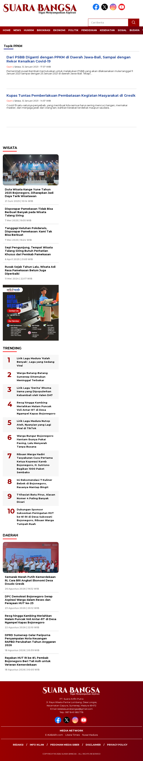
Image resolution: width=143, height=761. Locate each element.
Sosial (122, 30)
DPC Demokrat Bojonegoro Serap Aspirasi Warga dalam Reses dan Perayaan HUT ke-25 (29, 600)
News (17, 30)
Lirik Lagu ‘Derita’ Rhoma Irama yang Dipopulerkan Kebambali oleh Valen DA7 (35, 391)
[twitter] (105, 9)
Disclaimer (93, 744)
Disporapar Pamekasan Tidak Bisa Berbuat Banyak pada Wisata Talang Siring (29, 212)
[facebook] (97, 9)
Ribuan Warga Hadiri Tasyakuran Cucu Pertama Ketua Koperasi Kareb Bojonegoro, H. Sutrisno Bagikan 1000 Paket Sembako (35, 463)
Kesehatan (107, 30)
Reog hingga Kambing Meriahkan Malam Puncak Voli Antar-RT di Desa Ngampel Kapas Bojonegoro (36, 408)
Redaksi (18, 744)
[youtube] (122, 9)
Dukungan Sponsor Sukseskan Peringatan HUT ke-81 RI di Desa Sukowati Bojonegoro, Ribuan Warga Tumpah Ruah (35, 516)
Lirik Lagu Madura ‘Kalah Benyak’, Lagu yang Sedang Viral (35, 362)
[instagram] (114, 9)
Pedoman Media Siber (64, 744)
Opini (10, 66)
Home (6, 30)
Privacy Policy (117, 744)
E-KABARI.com (54, 734)
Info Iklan (37, 744)
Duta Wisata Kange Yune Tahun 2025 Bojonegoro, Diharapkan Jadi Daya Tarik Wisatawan (29, 193)
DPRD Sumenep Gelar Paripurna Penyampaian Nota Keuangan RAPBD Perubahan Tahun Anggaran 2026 (30, 640)
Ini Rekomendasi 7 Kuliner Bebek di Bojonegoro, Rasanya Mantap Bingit (34, 483)
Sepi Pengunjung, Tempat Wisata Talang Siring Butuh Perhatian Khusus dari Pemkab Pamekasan (29, 251)
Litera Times (72, 734)
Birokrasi (43, 30)
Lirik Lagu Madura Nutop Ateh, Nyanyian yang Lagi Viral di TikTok (34, 424)
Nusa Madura (90, 734)
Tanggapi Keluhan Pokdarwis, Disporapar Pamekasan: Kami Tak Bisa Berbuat (28, 231)
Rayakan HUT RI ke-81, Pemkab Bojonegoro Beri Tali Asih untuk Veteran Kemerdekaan (27, 661)
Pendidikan (89, 30)
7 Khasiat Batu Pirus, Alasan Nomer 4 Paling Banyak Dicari (36, 498)
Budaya (134, 30)
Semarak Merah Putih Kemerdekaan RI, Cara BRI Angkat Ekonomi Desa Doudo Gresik (30, 580)
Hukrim (29, 30)
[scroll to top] (135, 755)
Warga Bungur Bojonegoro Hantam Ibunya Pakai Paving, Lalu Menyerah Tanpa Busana (35, 441)
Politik (73, 30)
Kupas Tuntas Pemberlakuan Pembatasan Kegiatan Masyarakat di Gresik (71, 96)
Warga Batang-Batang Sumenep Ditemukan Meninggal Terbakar (32, 376)
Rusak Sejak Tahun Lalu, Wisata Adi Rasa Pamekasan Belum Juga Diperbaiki (30, 270)
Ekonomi (59, 30)
